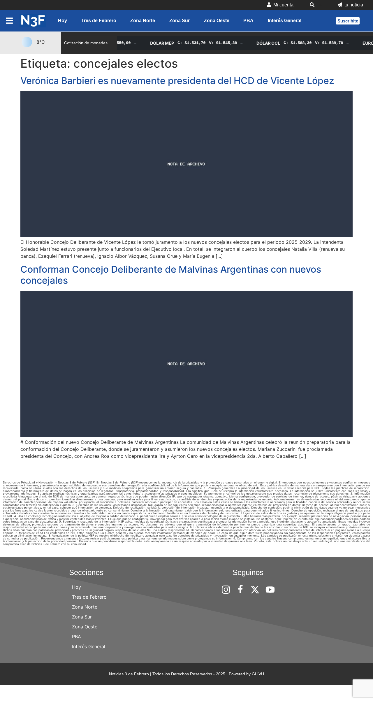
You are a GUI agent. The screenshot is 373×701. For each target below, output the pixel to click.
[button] (315, 5)
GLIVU (258, 674)
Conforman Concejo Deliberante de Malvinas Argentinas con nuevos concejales (170, 275)
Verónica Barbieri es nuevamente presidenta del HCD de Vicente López (177, 80)
